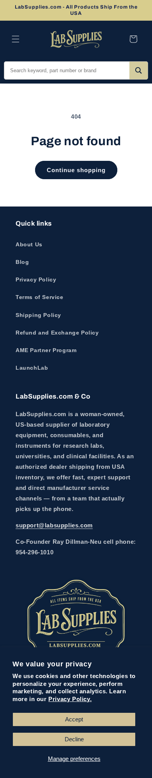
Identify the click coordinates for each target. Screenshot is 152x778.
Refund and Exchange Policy (57, 332)
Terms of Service (40, 297)
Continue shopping (76, 170)
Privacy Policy (36, 279)
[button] (15, 39)
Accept (74, 719)
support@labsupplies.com (54, 525)
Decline (74, 739)
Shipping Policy (38, 315)
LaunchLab (32, 368)
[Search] (138, 70)
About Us (29, 244)
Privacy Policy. (70, 699)
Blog (22, 262)
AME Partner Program (46, 350)
